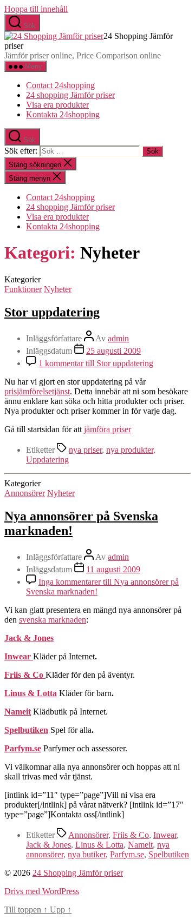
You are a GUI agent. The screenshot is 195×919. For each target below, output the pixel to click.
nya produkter (129, 449)
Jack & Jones (29, 638)
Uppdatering (47, 459)
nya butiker (87, 854)
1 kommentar (95, 363)
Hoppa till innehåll (36, 9)
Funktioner (23, 289)
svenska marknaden (52, 619)
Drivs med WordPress (41, 891)
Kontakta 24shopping (63, 114)
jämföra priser (107, 429)
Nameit (140, 844)
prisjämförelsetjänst (37, 391)
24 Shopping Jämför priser (77, 872)
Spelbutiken (26, 730)
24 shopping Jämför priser (70, 95)
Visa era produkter (57, 104)
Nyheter (58, 289)
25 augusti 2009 (113, 350)
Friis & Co (25, 674)
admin (118, 338)
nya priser (85, 449)
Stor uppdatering (52, 312)
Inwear (18, 656)
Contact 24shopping (60, 85)
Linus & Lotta (30, 693)
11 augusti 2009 (113, 569)
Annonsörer (24, 493)
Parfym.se (127, 854)
